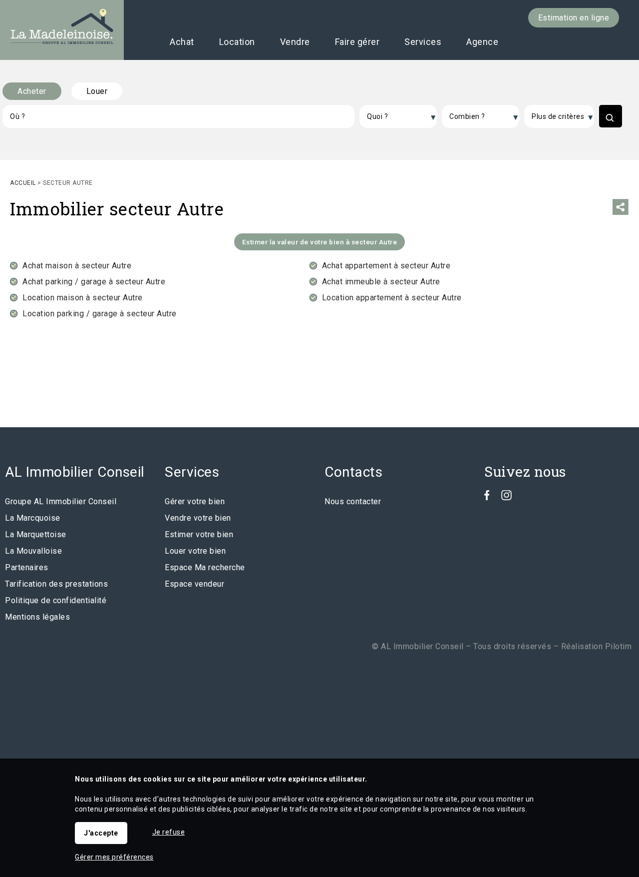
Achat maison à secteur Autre (76, 265)
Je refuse (168, 832)
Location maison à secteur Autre (82, 297)
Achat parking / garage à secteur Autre (93, 281)
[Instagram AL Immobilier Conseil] (506, 497)
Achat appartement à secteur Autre (386, 265)
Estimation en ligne (574, 17)
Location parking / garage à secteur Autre (99, 313)
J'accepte (101, 833)
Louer (97, 91)
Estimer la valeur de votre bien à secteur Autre (319, 242)
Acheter (31, 91)
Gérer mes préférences (114, 857)
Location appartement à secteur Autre (392, 297)
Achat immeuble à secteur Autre (381, 281)
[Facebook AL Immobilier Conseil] (487, 497)
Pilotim (618, 646)
